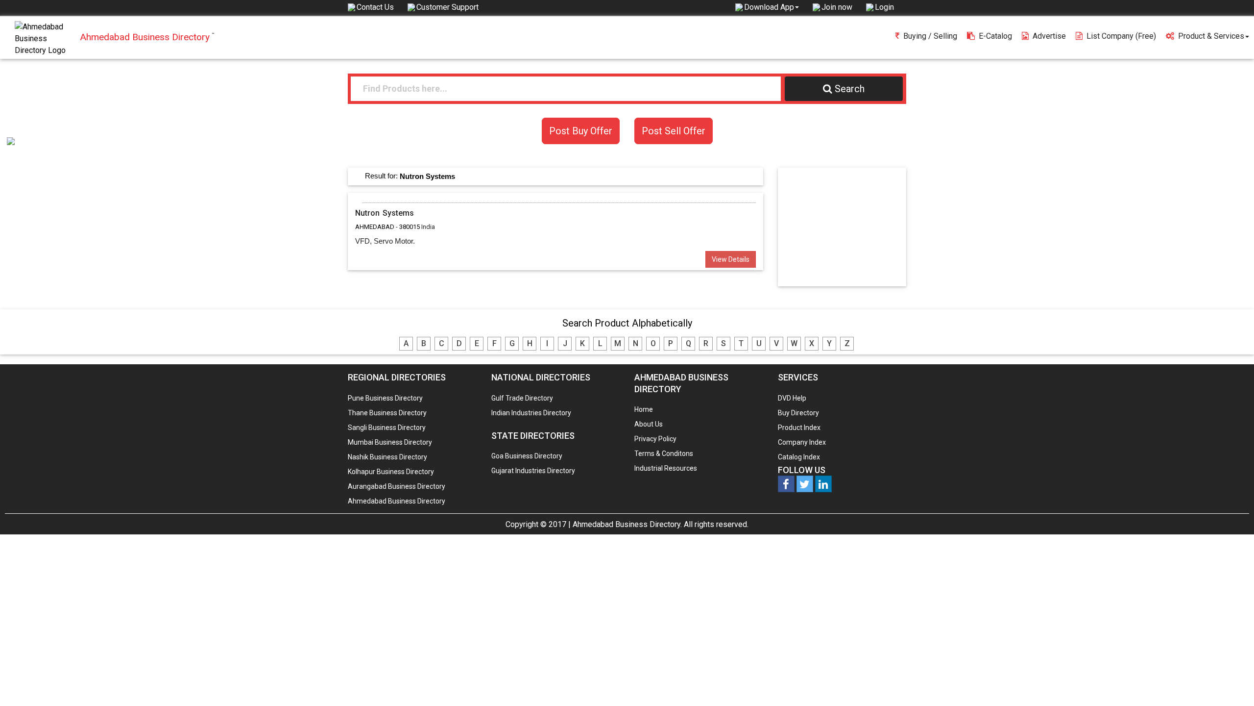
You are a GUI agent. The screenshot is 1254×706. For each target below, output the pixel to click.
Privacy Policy (655, 439)
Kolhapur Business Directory (391, 472)
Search (850, 89)
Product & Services (1211, 36)
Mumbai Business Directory (390, 442)
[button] (771, 6)
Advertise (1049, 36)
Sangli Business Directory (387, 427)
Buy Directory (798, 413)
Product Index (799, 427)
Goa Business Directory (526, 456)
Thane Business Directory (387, 413)
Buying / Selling (930, 36)
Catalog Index (799, 457)
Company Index (802, 442)
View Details (730, 259)
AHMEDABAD (374, 226)
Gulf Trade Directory (522, 398)
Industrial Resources (665, 468)
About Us (648, 424)
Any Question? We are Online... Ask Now (1231, 683)
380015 (409, 226)
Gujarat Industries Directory (533, 471)
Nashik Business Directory (387, 457)
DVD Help (792, 398)
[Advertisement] (846, 226)
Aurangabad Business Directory (396, 486)
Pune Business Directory (385, 398)
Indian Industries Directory (531, 413)
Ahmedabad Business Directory (396, 501)
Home (643, 409)
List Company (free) (1121, 36)
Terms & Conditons (663, 453)
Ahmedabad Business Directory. (627, 524)
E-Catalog (995, 36)
